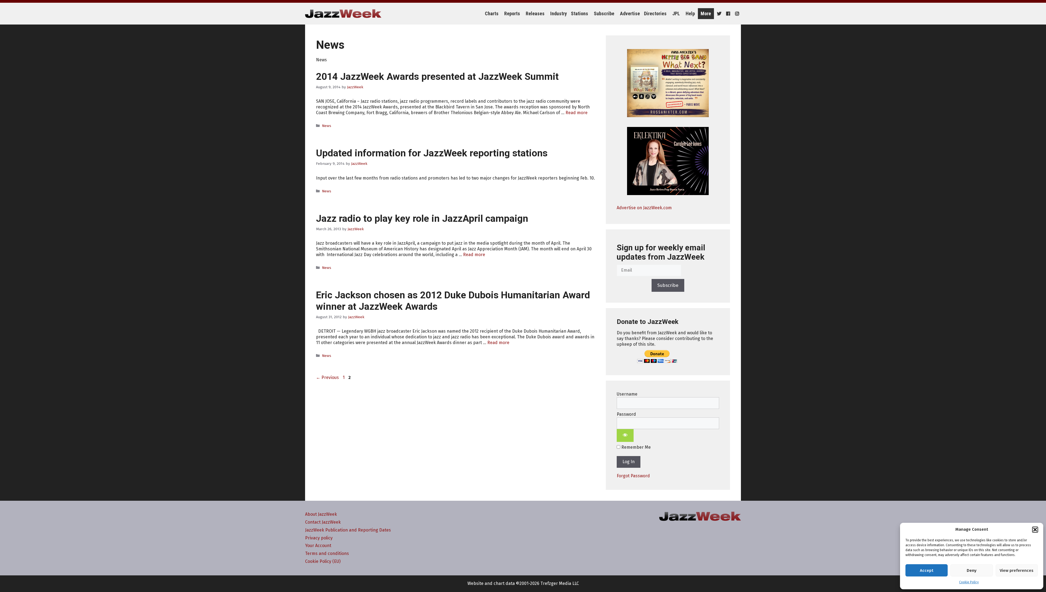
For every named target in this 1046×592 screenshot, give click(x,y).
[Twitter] (718, 13)
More (706, 13)
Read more (576, 112)
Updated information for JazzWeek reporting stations (432, 153)
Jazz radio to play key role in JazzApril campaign (422, 218)
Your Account (318, 545)
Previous (327, 377)
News (326, 125)
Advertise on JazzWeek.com (644, 207)
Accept (926, 570)
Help (690, 13)
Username (627, 394)
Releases (535, 13)
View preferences (1016, 570)
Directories (655, 13)
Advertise (630, 13)
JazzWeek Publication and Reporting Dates (348, 530)
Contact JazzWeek (323, 522)
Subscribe (604, 13)
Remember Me (635, 447)
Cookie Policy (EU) (322, 561)
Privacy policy (319, 538)
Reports (512, 13)
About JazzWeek (321, 514)
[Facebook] (727, 13)
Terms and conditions (327, 553)
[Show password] (625, 435)
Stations (579, 13)
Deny (972, 570)
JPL (676, 13)
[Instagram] (736, 13)
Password (626, 414)
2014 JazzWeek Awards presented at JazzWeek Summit (437, 76)
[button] (1035, 529)
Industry (558, 13)
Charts (491, 13)
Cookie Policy (969, 582)
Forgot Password (633, 475)
